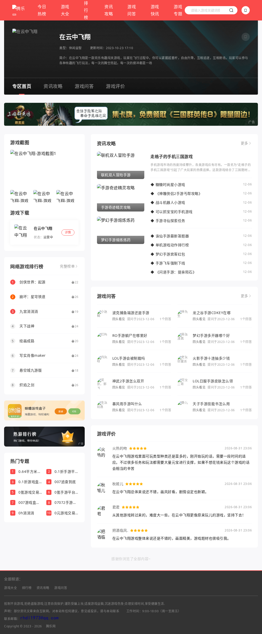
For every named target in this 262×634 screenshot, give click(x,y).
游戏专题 (178, 10)
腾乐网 (51, 626)
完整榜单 (67, 266)
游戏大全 (65, 10)
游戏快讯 (155, 10)
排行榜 (27, 588)
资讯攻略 (108, 10)
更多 (244, 143)
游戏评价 (115, 86)
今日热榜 (42, 10)
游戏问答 (131, 10)
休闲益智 (75, 48)
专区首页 (21, 86)
